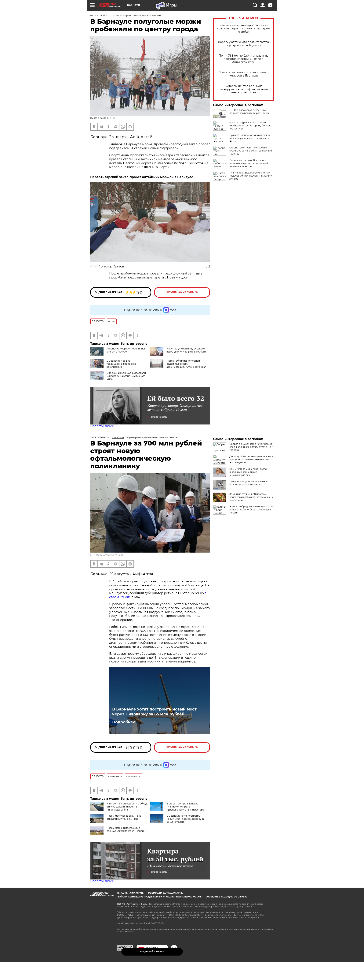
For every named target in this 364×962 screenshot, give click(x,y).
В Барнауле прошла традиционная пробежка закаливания (121, 363)
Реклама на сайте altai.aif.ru (165, 893)
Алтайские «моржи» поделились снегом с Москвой (126, 350)
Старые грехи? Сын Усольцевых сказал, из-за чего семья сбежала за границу (250, 150)
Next (202, 216)
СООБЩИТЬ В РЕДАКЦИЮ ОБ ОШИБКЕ (226, 897)
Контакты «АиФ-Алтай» (130, 893)
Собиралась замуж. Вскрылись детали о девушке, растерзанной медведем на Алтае (248, 163)
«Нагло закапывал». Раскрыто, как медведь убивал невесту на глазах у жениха (250, 175)
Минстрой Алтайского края (106, 555)
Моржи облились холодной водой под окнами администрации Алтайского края (186, 363)
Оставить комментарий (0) (182, 292)
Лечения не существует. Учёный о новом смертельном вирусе (249, 483)
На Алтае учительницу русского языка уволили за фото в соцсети (186, 350)
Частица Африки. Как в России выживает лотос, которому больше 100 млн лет (250, 125)
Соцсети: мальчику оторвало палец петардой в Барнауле (243, 74)
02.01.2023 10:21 (98, 15)
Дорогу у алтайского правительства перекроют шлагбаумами (243, 43)
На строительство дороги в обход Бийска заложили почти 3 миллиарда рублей (127, 806)
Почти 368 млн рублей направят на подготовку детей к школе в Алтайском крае (243, 59)
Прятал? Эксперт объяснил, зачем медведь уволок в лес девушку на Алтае (249, 138)
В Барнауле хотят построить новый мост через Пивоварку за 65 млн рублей (154, 711)
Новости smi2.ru (102, 426)
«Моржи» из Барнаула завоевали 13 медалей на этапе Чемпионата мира (126, 375)
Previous (98, 216)
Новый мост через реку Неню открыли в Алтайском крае (124, 817)
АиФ (112, 118)
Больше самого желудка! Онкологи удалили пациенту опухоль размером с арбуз (243, 28)
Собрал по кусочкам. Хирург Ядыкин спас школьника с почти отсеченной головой (251, 446)
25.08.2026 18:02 (99, 437)
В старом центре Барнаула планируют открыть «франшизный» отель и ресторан (243, 89)
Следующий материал (152, 951)
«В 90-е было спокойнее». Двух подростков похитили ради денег (249, 111)
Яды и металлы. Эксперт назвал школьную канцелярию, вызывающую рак (248, 472)
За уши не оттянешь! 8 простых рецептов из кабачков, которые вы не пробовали (251, 497)
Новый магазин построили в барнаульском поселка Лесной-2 (126, 829)
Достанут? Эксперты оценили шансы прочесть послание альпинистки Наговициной (251, 459)
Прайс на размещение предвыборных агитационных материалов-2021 (159, 897)
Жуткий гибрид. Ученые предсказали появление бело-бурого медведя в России (251, 509)
